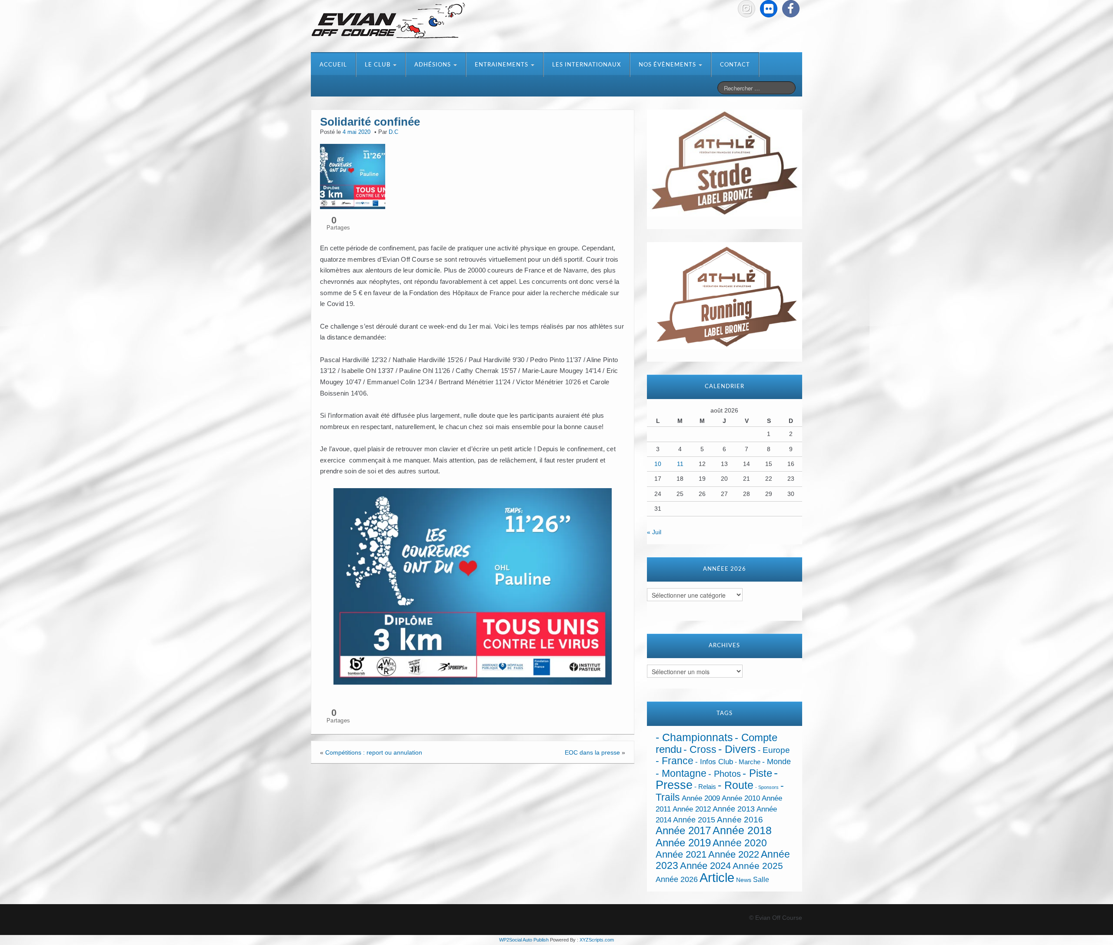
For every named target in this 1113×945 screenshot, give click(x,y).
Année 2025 (758, 866)
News (743, 880)
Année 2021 (681, 854)
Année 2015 (694, 819)
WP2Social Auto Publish (524, 939)
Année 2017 (683, 830)
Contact (735, 65)
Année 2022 (733, 854)
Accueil (333, 65)
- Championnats (694, 737)
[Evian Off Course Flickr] (768, 8)
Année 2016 (740, 819)
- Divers (737, 749)
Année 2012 (692, 809)
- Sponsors (767, 787)
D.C (393, 132)
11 (680, 463)
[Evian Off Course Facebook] (791, 8)
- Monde (776, 761)
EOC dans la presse (592, 752)
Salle (761, 879)
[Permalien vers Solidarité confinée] (352, 175)
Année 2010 (741, 798)
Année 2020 (740, 843)
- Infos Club (714, 762)
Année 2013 (734, 809)
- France (674, 760)
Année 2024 (705, 865)
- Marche (747, 762)
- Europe (774, 750)
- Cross (699, 749)
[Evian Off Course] (388, 21)
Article (717, 877)
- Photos (724, 774)
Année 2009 (701, 798)
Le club (378, 65)
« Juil (654, 532)
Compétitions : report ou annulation (373, 752)
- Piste (757, 773)
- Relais (705, 786)
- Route (735, 785)
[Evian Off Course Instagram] (746, 8)
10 (657, 463)
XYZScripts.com (597, 939)
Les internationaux (586, 65)
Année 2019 (683, 843)
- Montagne (681, 773)
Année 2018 (742, 830)
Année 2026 (677, 879)
